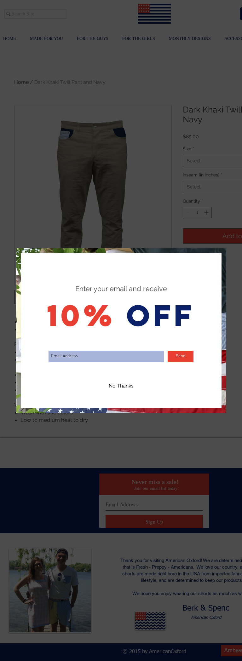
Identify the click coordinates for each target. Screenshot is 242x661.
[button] (121, 386)
